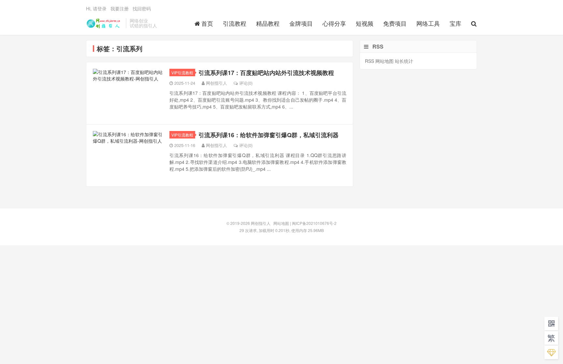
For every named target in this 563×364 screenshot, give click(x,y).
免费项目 (395, 23)
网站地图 (384, 61)
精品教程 (268, 23)
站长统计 (404, 61)
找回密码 (142, 8)
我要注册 (119, 8)
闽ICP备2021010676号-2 (314, 223)
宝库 (455, 23)
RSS (369, 61)
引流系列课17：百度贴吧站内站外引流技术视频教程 (266, 72)
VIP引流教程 (182, 72)
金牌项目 (301, 23)
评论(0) (246, 83)
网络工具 (428, 23)
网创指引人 (104, 23)
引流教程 (234, 23)
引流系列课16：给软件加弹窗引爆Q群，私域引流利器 (268, 135)
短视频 (364, 23)
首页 (207, 23)
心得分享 (334, 23)
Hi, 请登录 (96, 8)
